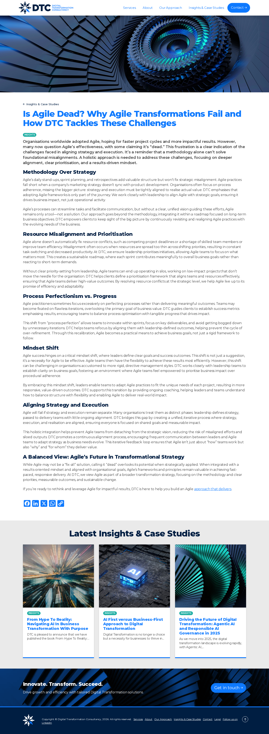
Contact (237, 7)
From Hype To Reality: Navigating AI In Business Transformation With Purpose (57, 624)
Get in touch (227, 687)
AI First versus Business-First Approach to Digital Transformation (133, 624)
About (148, 8)
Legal (217, 719)
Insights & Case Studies (206, 8)
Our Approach (170, 8)
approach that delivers (212, 489)
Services (129, 8)
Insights (29, 134)
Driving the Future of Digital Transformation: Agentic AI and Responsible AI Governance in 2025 (208, 626)
